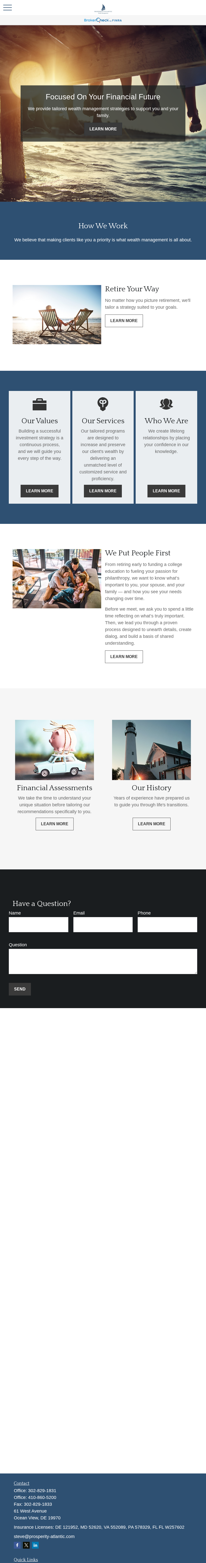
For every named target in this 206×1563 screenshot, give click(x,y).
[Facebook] (17, 1545)
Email (79, 913)
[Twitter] (26, 1545)
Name (15, 913)
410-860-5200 (42, 1497)
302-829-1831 (42, 1490)
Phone (144, 913)
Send (20, 989)
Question (18, 944)
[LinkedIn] (35, 1545)
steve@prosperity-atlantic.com (44, 1536)
